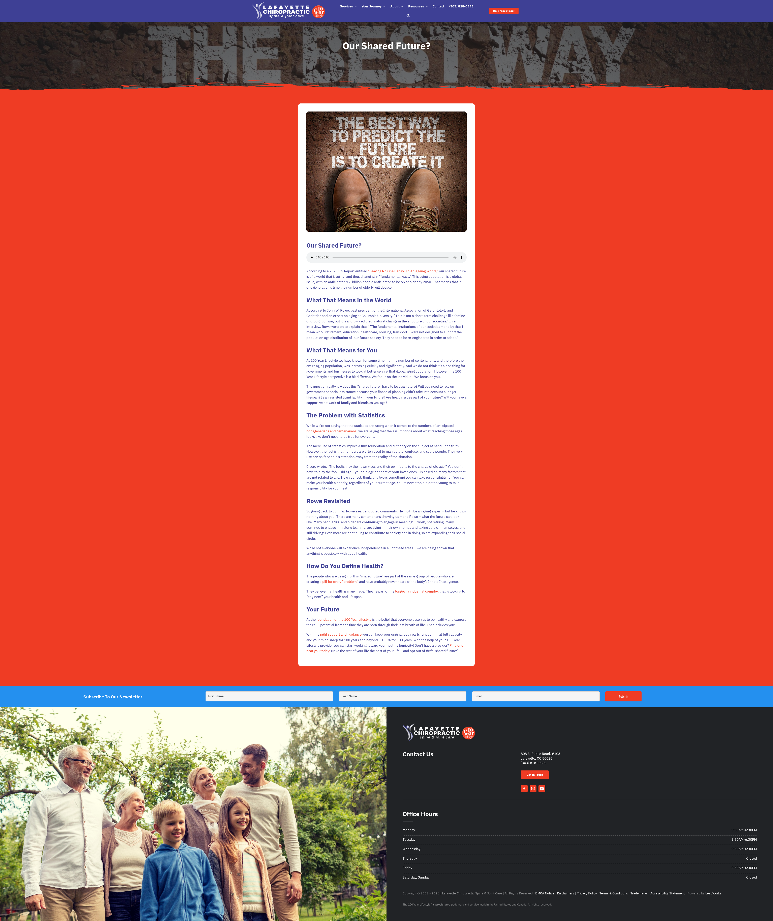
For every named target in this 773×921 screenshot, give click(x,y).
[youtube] (541, 788)
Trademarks (639, 893)
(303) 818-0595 (533, 763)
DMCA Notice (544, 893)
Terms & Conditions (613, 893)
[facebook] (524, 788)
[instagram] (533, 788)
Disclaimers (565, 893)
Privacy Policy (587, 893)
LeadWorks (713, 893)
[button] (408, 15)
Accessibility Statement (667, 893)
